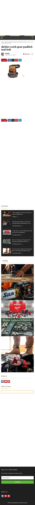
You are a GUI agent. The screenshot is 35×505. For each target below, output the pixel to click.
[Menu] (2, 37)
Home (2, 42)
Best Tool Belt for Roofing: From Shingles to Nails (16, 42)
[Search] (32, 37)
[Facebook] (2, 381)
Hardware (14, 216)
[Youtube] (5, 381)
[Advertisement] (17, 17)
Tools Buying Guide (16, 225)
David (7, 53)
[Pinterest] (8, 381)
